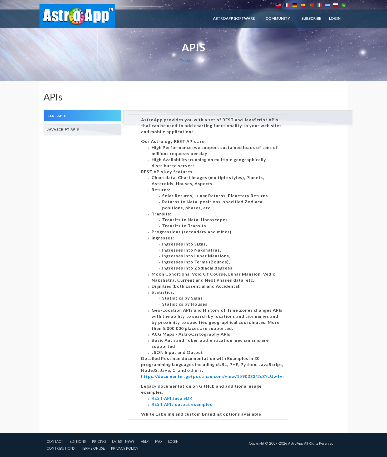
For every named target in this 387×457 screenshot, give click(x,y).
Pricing (99, 441)
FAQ (158, 441)
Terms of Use (93, 448)
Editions (78, 441)
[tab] (82, 116)
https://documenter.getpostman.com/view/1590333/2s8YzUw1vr (213, 376)
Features (187, 60)
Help (145, 441)
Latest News (123, 441)
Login (173, 441)
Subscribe (311, 18)
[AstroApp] (77, 16)
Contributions (61, 448)
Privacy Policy (124, 448)
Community (278, 18)
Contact (55, 441)
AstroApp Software (234, 18)
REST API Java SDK (172, 398)
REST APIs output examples (182, 404)
